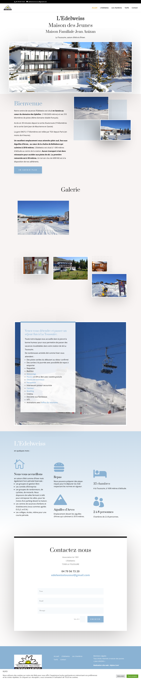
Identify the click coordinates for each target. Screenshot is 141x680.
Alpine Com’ (114, 665)
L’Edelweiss (104, 8)
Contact (135, 8)
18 (58, 230)
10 (43, 230)
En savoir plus (28, 170)
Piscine (30, 377)
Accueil (94, 8)
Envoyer (95, 619)
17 (56, 230)
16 (54, 230)
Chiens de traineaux (35, 379)
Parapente (31, 382)
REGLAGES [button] (120, 676)
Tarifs (127, 8)
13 (48, 230)
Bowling (30, 391)
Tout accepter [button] (132, 676)
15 (52, 230)
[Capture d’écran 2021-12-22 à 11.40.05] (43, 234)
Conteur (30, 388)
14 (50, 230)
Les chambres (116, 8)
